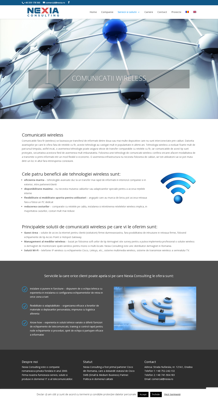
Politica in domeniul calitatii (98, 379)
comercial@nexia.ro (162, 379)
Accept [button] (143, 394)
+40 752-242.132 (165, 370)
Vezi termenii (172, 394)
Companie (107, 12)
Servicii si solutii (127, 12)
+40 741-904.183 (165, 375)
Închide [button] (156, 394)
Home (93, 12)
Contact (162, 12)
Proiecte (176, 12)
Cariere (148, 12)
